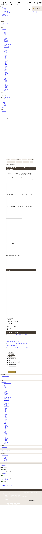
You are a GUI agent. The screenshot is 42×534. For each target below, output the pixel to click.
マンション (18, 503)
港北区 (6, 62)
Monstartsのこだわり (7, 495)
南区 (6, 67)
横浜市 (11, 518)
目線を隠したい (6, 49)
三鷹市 (6, 77)
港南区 (6, 61)
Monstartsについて (4, 7)
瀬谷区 (6, 64)
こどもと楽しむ (6, 51)
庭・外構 (5, 34)
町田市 (6, 78)
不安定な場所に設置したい (16, 513)
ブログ (32, 492)
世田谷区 (6, 73)
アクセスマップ (6, 11)
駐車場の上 (5, 39)
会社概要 (5, 9)
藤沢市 (20, 526)
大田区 (6, 75)
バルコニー (5, 35)
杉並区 (6, 429)
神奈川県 (5, 79)
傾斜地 (5, 37)
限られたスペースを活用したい (8, 44)
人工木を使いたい (9, 506)
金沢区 (13, 519)
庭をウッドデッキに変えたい (8, 43)
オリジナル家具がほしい (7, 45)
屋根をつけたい (9, 514)
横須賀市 (6, 85)
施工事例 (3, 14)
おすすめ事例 (6, 40)
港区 (6, 74)
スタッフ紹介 (6, 460)
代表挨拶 (5, 8)
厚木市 (6, 81)
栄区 (6, 63)
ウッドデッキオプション (7, 30)
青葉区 (6, 55)
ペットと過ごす (6, 52)
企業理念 (5, 105)
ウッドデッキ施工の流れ (7, 12)
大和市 (6, 83)
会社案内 (3, 102)
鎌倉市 (6, 87)
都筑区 (18, 520)
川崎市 (17, 525)
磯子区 (6, 58)
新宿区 (8, 518)
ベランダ (5, 33)
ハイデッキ (5, 38)
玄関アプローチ (6, 32)
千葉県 (5, 90)
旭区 (6, 56)
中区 (6, 66)
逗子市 (6, 84)
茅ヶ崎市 (6, 89)
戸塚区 (16, 520)
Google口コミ (35, 492)
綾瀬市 (6, 80)
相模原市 (14, 525)
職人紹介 (19, 496)
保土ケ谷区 (7, 69)
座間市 (6, 86)
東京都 (5, 70)
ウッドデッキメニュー (5, 15)
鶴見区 (11, 519)
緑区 (6, 68)
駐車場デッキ (6, 41)
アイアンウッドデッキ (7, 50)
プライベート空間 (6, 53)
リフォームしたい (6, 46)
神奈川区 (6, 60)
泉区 (6, 57)
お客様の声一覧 (9, 531)
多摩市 (6, 72)
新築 (4, 389)
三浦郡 (8, 527)
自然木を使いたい (6, 47)
